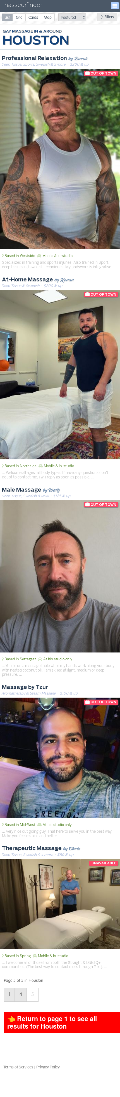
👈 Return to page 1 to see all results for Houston (52, 1022)
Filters (109, 17)
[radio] (7, 17)
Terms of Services (18, 1067)
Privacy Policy (48, 1067)
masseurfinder (22, 6)
